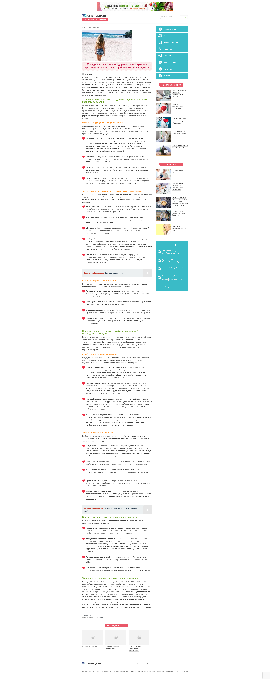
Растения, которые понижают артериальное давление (179, 93)
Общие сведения (170, 29)
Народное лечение (171, 42)
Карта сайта (141, 664)
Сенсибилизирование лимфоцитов (113, 648)
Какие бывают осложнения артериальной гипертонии (177, 186)
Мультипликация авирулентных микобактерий (135, 648)
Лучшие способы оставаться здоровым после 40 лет (179, 228)
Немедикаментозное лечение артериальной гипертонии (179, 121)
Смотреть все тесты (172, 287)
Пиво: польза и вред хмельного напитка (179, 133)
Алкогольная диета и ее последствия (180, 146)
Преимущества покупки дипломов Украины (179, 213)
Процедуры (168, 49)
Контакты (167, 76)
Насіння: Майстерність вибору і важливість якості (173, 269)
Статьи (149, 664)
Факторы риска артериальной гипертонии (178, 172)
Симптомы (168, 69)
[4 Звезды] (90, 617)
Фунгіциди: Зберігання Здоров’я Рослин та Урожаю (173, 261)
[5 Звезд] (92, 617)
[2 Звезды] (85, 617)
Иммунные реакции (89, 647)
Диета (166, 36)
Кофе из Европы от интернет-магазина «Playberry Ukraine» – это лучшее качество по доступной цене (180, 201)
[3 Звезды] (88, 617)
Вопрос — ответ (170, 62)
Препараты (168, 56)
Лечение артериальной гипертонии (177, 106)
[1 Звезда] (83, 617)
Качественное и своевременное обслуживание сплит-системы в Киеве (174, 252)
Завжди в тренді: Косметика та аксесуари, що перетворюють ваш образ (173, 278)
